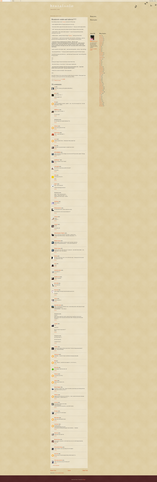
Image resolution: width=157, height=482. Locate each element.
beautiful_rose (57, 276)
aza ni (55, 139)
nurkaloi (55, 323)
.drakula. (56, 346)
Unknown (56, 126)
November (101, 40)
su (54, 86)
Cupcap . (70, 35)
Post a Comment (56, 465)
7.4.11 (55, 450)
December (101, 38)
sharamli (56, 224)
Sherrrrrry (56, 432)
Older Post (85, 470)
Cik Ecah (56, 216)
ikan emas (56, 289)
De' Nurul (56, 411)
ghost (55, 93)
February (100, 37)
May (100, 49)
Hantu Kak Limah (57, 305)
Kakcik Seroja (57, 132)
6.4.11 (55, 89)
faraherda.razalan (57, 270)
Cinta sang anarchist (58, 460)
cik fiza (55, 298)
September (101, 57)
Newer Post (53, 470)
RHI (55, 360)
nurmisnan (56, 424)
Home (69, 470)
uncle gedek (56, 166)
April (100, 51)
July (100, 46)
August (100, 44)
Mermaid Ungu (57, 439)
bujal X (55, 183)
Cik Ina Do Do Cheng (58, 447)
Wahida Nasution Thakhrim (59, 233)
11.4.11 (55, 456)
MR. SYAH (56, 283)
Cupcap (64, 21)
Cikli (55, 145)
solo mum (56, 453)
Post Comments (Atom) (59, 472)
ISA (55, 102)
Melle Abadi (56, 417)
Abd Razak (56, 201)
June (100, 48)
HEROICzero (56, 109)
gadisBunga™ (57, 159)
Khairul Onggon (57, 387)
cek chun (56, 402)
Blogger (84, 479)
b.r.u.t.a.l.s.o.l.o (61, 5)
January (100, 85)
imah (55, 263)
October (100, 43)
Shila (55, 175)
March (100, 35)
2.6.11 (55, 463)
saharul (55, 380)
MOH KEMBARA (57, 152)
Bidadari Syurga (57, 240)
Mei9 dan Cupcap (57, 80)
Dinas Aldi (56, 367)
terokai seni (56, 354)
